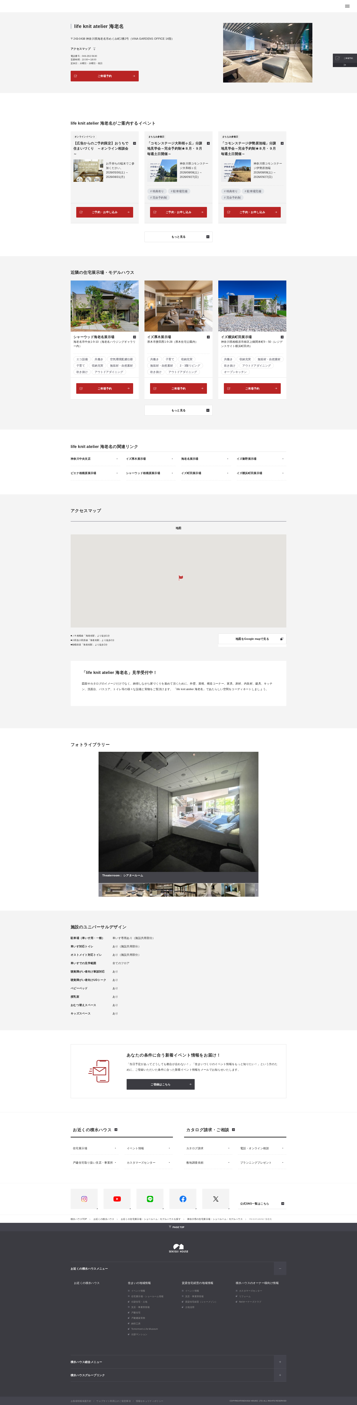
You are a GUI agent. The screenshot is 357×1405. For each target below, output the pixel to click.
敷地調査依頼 (194, 1162)
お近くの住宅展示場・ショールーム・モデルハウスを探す (151, 1218)
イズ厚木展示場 (136, 458)
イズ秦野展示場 (247, 458)
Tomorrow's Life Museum (144, 1328)
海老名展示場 (189, 458)
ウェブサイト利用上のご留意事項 (113, 1400)
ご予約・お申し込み (105, 212)
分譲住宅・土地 (139, 1301)
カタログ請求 (194, 1148)
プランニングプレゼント (256, 1162)
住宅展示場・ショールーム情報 (147, 1296)
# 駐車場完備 (179, 191)
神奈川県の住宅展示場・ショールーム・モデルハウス (215, 1218)
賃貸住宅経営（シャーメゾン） (201, 1301)
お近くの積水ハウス (92, 1129)
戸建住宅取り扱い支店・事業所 (93, 1162)
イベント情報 (135, 1148)
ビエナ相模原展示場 (83, 473)
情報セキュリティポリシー (149, 1400)
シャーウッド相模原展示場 (143, 473)
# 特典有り (157, 191)
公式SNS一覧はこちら (254, 1204)
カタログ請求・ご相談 (207, 1129)
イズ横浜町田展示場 (249, 473)
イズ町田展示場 (191, 473)
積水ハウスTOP (79, 1218)
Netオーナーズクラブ (250, 1301)
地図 (178, 528)
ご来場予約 (105, 75)
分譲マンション (139, 1334)
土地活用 (189, 1307)
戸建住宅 (136, 1312)
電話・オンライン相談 (254, 1148)
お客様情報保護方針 (81, 1400)
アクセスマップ (81, 48)
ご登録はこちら (161, 1084)
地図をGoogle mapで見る (252, 638)
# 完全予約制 (158, 197)
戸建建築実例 (138, 1317)
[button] (180, 578)
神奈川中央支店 (81, 458)
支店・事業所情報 (140, 1307)
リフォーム (245, 1296)
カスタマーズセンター (141, 1162)
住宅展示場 (80, 1148)
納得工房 (136, 1323)
